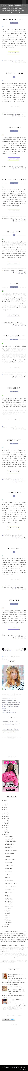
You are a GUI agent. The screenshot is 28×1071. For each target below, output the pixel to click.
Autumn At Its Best (9, 889)
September (8, 906)
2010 (5, 832)
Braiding (7, 895)
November (8, 839)
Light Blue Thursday (14, 336)
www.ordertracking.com (7, 963)
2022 (5, 805)
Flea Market (14, 284)
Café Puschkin (14, 127)
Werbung (13, 732)
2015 (5, 821)
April (6, 917)
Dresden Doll (14, 548)
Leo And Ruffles (9, 898)
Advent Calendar (14, 73)
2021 (5, 807)
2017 (5, 816)
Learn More (11, 12)
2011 (5, 830)
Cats (16, 721)
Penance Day (14, 388)
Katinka (4, 726)
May (6, 915)
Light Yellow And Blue (14, 180)
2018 (5, 814)
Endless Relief (8, 880)
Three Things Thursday (8, 729)
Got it (19, 12)
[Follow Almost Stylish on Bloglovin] (8, 1020)
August (7, 908)
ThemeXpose (13, 1067)
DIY (3, 724)
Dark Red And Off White (11, 883)
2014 (5, 823)
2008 (5, 926)
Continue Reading (14, 52)
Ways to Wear (6, 732)
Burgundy (14, 600)
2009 (5, 834)
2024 (5, 800)
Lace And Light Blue (10, 886)
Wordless (7, 877)
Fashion (14, 22)
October (7, 904)
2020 (5, 809)
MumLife (10, 726)
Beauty (11, 721)
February (7, 922)
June (6, 913)
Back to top (21, 1069)
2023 (5, 802)
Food (13, 724)
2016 (5, 818)
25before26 (5, 721)
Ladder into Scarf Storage (15, 987)
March (6, 920)
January (7, 924)
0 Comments (20, 60)
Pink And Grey (8, 892)
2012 (5, 827)
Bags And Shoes (14, 232)
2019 (5, 812)
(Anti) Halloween (9, 902)
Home (17, 724)
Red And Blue (14, 440)
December (8, 836)
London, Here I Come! (14, 19)
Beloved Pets (14, 492)
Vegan (16, 729)
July (6, 911)
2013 (5, 825)
